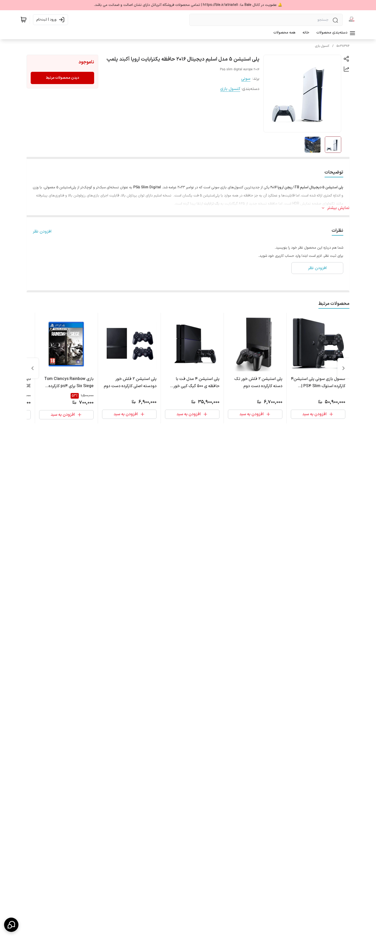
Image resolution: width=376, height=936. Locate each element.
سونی (245, 79)
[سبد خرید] (23, 20)
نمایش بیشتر (338, 208)
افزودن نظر (42, 231)
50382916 (343, 46)
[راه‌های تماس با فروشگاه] (11, 925)
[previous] (343, 368)
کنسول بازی (322, 46)
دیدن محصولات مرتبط (62, 77)
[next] (32, 368)
